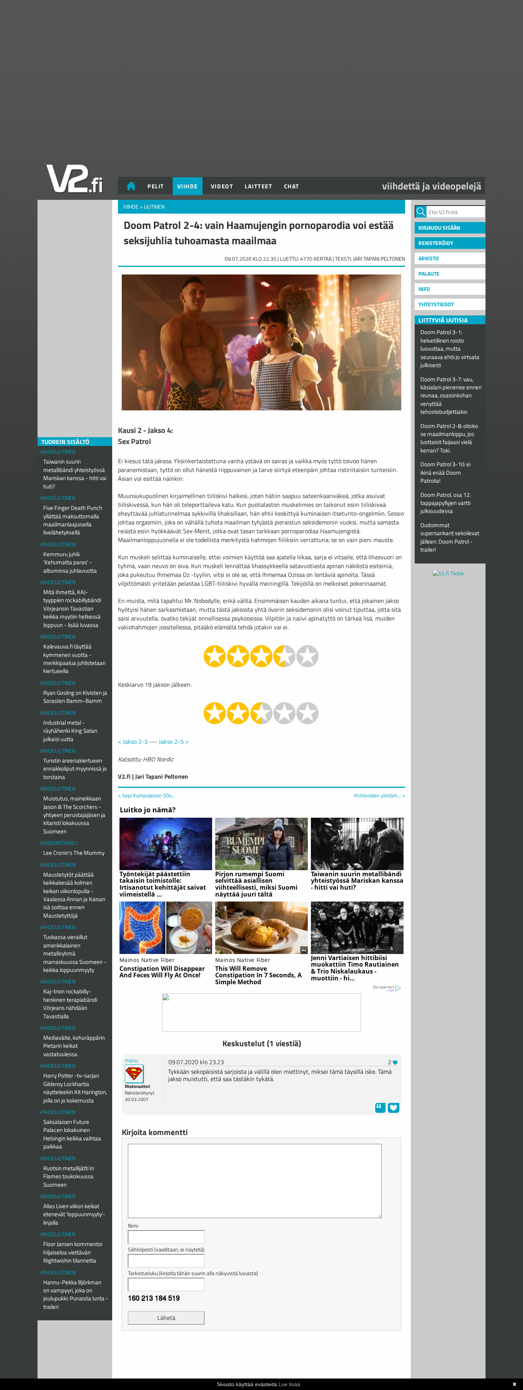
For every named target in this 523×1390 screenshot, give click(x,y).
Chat (291, 186)
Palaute (429, 274)
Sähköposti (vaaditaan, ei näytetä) (166, 1249)
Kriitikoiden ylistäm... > (379, 795)
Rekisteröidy (435, 243)
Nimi (133, 1226)
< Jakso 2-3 (133, 741)
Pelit (155, 186)
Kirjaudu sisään (439, 228)
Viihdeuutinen (57, 452)
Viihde (187, 186)
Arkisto (428, 258)
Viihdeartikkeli (58, 843)
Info (424, 289)
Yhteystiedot (436, 304)
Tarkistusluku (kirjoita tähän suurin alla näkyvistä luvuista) (193, 1273)
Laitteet (258, 186)
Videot (222, 186)
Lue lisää (289, 1384)
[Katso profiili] (134, 1073)
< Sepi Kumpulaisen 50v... (146, 795)
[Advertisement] (261, 1355)
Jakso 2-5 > (174, 741)
